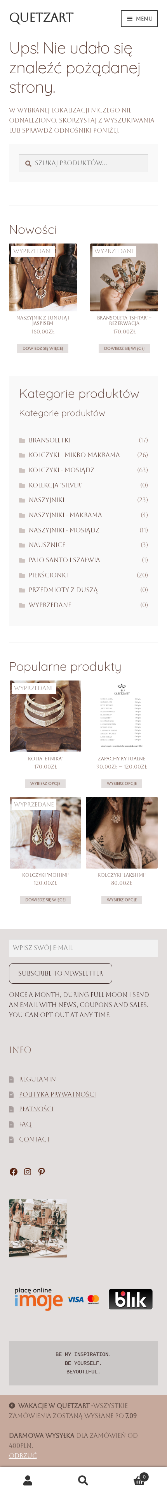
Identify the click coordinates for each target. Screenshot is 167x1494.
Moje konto (28, 1481)
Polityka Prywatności (57, 1094)
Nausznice (47, 545)
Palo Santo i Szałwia (64, 560)
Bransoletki (50, 440)
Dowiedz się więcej (43, 348)
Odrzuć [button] (23, 1455)
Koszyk (128, 1474)
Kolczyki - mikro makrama (74, 455)
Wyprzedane (50, 605)
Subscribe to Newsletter (60, 973)
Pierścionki (48, 575)
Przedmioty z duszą (63, 590)
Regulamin (37, 1079)
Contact (34, 1139)
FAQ (25, 1124)
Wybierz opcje (45, 783)
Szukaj (83, 1481)
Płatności (36, 1109)
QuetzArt (41, 17)
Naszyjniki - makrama (65, 515)
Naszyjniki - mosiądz (64, 530)
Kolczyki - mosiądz (61, 470)
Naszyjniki (46, 500)
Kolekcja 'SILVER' (55, 485)
